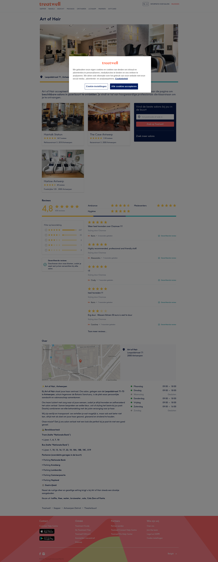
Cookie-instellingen (96, 86)
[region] (110, 74)
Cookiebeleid (121, 79)
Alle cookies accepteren (124, 86)
